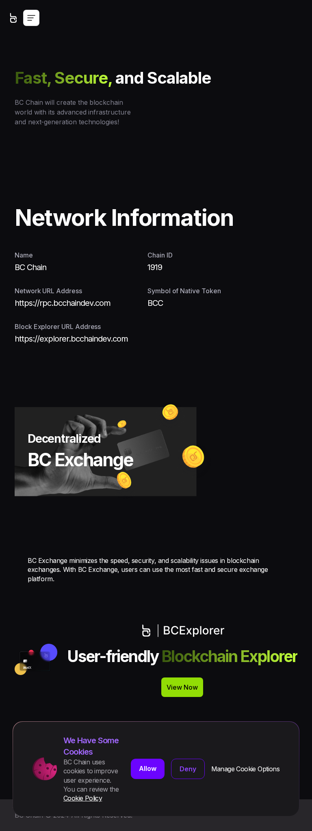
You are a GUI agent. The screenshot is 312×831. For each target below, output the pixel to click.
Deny (188, 769)
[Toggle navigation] (31, 18)
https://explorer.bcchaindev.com (71, 339)
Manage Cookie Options (245, 769)
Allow (147, 768)
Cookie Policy (82, 798)
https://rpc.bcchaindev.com (62, 303)
